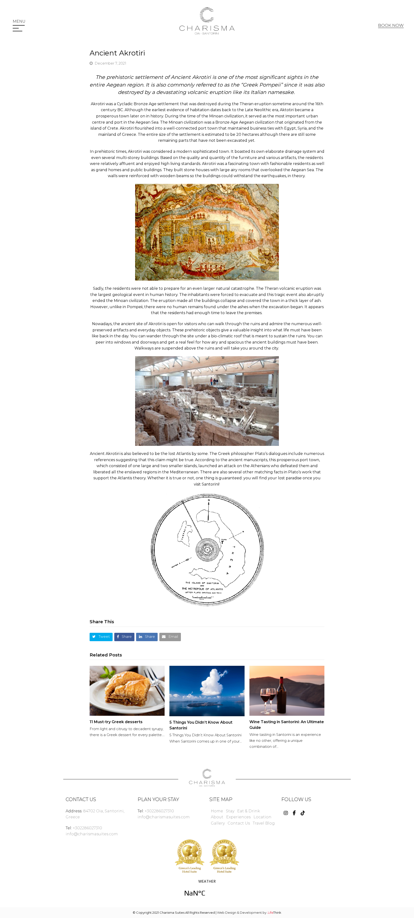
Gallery (218, 823)
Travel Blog (264, 823)
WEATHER (207, 891)
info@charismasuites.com (92, 834)
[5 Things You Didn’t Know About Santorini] (206, 691)
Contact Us (239, 823)
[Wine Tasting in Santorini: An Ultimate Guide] (286, 691)
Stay (230, 811)
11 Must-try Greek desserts (117, 722)
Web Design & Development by (249, 912)
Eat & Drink (248, 811)
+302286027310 (87, 828)
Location (262, 817)
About (217, 817)
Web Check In (384, 37)
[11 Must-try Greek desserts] (127, 691)
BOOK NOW (391, 25)
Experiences (238, 817)
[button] (19, 21)
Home (217, 811)
